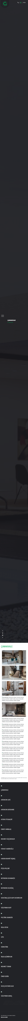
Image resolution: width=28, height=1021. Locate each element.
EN (24, 2)
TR (23, 2)
